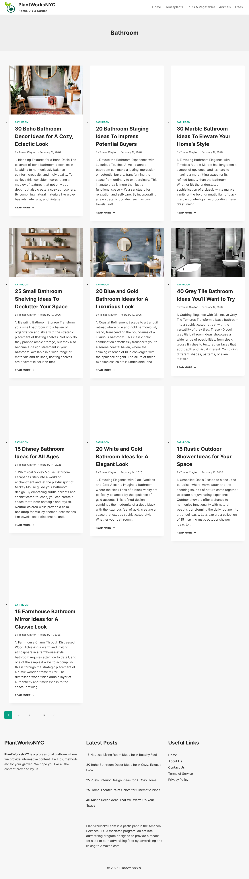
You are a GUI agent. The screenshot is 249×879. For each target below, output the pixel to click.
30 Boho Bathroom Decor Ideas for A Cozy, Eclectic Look (44, 136)
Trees (239, 7)
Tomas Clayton (27, 152)
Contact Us (176, 767)
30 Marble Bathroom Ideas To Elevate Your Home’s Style (203, 136)
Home (156, 7)
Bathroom (22, 122)
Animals (225, 7)
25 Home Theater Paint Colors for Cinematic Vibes (123, 790)
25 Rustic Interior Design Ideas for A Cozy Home (121, 780)
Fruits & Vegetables (201, 7)
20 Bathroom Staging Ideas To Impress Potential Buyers (122, 136)
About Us (175, 761)
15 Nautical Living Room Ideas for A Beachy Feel (121, 754)
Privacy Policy (178, 779)
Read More (24, 207)
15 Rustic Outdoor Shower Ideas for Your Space (204, 456)
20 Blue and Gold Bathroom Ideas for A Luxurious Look (122, 299)
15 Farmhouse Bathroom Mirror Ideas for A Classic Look (45, 619)
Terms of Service (180, 773)
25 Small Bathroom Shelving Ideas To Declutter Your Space (41, 299)
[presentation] (46, 90)
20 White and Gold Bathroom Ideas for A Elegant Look (122, 456)
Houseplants (174, 7)
